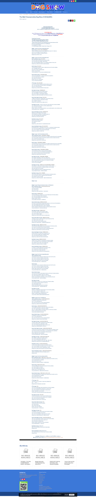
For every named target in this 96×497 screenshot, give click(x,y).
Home (27, 12)
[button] (70, 12)
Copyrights (40, 482)
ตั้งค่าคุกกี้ (66, 494)
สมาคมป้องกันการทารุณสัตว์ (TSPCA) (45, 487)
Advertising (40, 481)
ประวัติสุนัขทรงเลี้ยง (57, 12)
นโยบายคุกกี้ (28, 495)
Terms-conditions (41, 480)
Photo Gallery (50, 12)
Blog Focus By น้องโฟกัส (42, 489)
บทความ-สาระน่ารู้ (42, 476)
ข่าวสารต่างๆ (41, 475)
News (31, 12)
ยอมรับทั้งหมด (72, 494)
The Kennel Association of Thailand (44, 486)
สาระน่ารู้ (35, 12)
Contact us (65, 12)
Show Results (42, 12)
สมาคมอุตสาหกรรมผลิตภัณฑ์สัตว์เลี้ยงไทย (45, 488)
